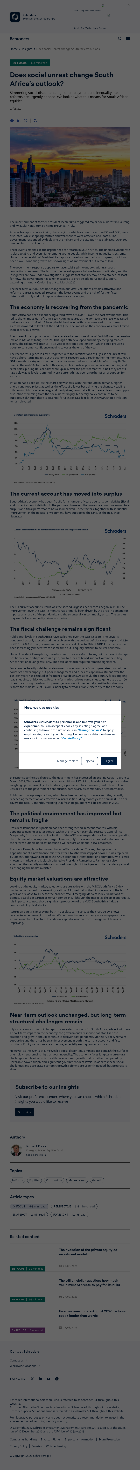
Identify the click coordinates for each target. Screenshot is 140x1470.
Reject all (89, 761)
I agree (109, 761)
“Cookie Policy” (71, 738)
